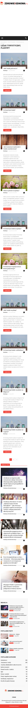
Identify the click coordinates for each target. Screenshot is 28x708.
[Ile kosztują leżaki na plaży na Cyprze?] (14, 424)
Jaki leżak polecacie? (10, 68)
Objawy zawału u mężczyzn (16, 648)
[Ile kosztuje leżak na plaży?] (14, 221)
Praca (11, 626)
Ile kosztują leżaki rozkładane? (13, 350)
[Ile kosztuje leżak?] (14, 103)
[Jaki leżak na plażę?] (14, 303)
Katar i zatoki (5, 674)
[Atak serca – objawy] (4, 636)
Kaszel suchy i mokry (7, 669)
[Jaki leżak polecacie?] (14, 61)
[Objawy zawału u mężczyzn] (4, 650)
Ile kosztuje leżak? (9, 110)
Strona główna (4, 42)
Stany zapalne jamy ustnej (8, 676)
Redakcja (5, 70)
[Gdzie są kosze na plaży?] (14, 183)
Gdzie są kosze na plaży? (11, 190)
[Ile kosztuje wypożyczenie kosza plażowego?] (14, 261)
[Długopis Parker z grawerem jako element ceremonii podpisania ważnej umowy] (14, 580)
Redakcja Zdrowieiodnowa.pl (9, 488)
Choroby (11, 650)
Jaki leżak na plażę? (10, 310)
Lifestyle (11, 610)
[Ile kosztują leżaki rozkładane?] (14, 343)
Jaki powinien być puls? (15, 641)
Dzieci (11, 618)
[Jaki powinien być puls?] (4, 643)
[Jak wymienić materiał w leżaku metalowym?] (14, 141)
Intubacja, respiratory (7, 678)
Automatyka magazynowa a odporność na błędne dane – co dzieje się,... (17, 623)
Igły (2, 671)
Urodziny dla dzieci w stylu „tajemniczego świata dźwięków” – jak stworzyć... (18, 615)
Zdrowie (11, 635)
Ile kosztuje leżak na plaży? (12, 228)
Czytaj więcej (7, 90)
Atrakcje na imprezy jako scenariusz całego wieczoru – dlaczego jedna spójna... (16, 607)
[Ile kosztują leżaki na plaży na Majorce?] (14, 384)
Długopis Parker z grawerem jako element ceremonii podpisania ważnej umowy (12, 586)
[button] (26, 38)
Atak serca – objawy (14, 634)
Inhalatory (4, 660)
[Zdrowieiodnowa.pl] (14, 3)
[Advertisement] (14, 21)
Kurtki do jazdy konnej (7, 681)
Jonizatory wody (6, 662)
